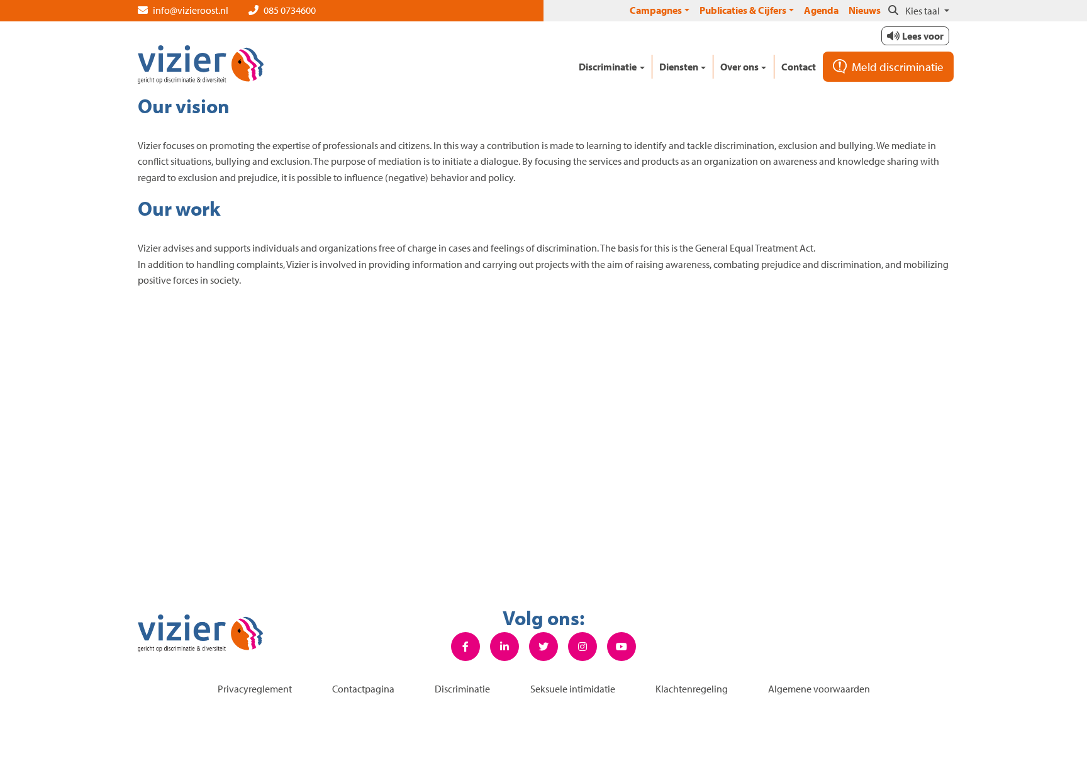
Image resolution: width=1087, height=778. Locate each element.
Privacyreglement (255, 688)
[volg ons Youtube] (621, 646)
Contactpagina (363, 688)
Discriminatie (462, 688)
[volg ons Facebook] (465, 646)
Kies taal (923, 10)
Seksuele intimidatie (572, 688)
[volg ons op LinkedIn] (504, 646)
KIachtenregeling (691, 688)
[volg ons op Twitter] (543, 646)
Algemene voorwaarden (819, 688)
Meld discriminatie (898, 66)
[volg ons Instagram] (582, 646)
